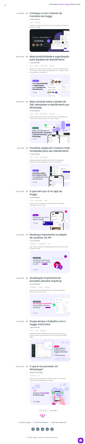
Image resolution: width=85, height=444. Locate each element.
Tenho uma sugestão (58, 422)
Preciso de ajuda (25, 422)
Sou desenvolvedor (41, 422)
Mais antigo (53, 410)
